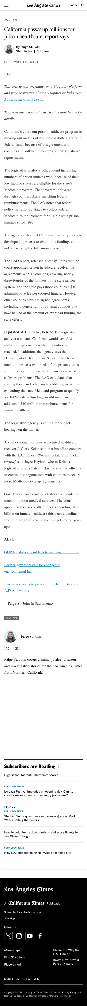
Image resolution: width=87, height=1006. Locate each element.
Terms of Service (52, 993)
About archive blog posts (23, 99)
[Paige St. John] (9, 49)
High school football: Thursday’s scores (31, 775)
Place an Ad (12, 964)
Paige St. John (30, 47)
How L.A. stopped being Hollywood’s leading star (38, 852)
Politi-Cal (11, 20)
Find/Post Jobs (14, 957)
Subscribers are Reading (29, 766)
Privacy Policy (69, 993)
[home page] (43, 5)
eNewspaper (13, 950)
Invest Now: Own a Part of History (66, 962)
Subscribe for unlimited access (22, 912)
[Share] (8, 74)
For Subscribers (14, 787)
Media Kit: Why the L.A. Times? (66, 952)
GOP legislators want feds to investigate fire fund (41, 551)
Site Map (9, 919)
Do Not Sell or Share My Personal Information (49, 996)
